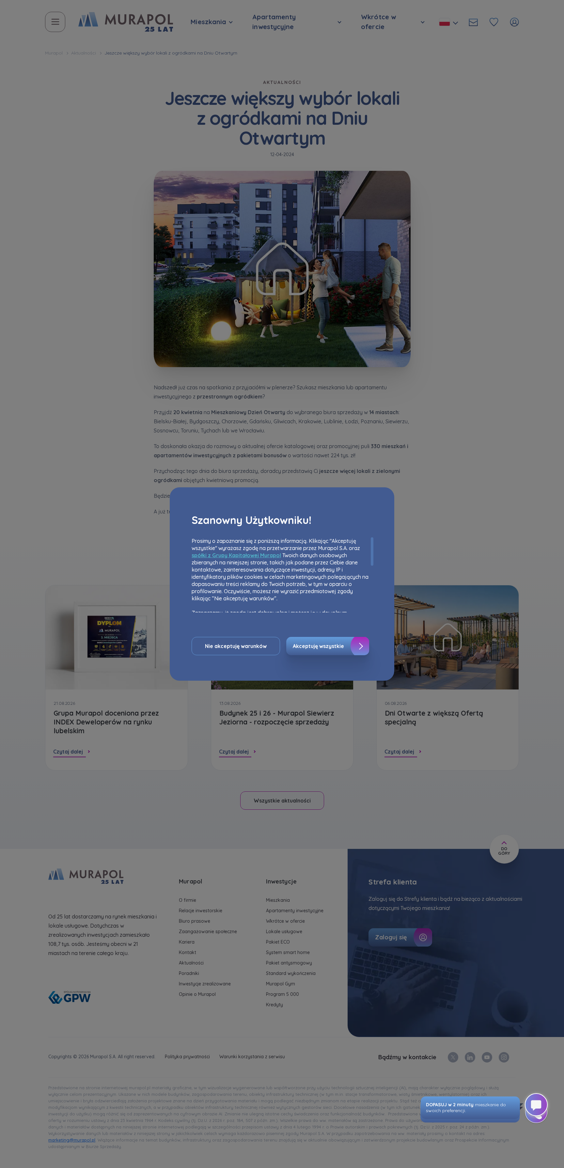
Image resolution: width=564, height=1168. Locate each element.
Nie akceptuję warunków (236, 646)
